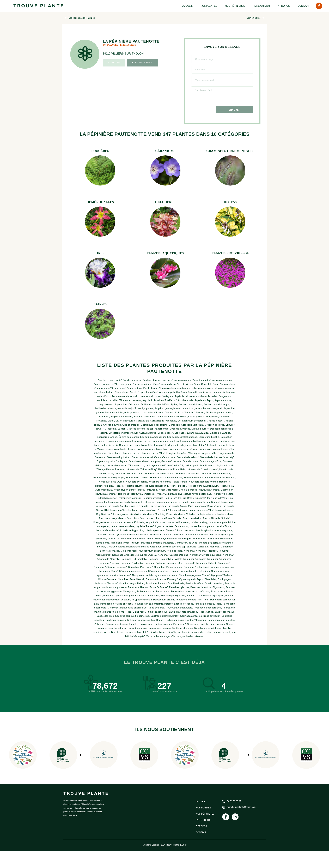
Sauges (100, 304)
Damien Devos (253, 18)
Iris (100, 253)
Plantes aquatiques (165, 253)
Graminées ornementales (230, 151)
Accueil (187, 5)
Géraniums (165, 151)
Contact (303, 5)
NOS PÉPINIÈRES (235, 5)
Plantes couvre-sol (230, 253)
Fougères (100, 151)
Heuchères (165, 202)
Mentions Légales (151, 845)
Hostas (230, 202)
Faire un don (261, 5)
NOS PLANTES (208, 5)
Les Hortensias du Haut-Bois (82, 18)
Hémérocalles (100, 202)
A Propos (284, 5)
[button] (248, 755)
